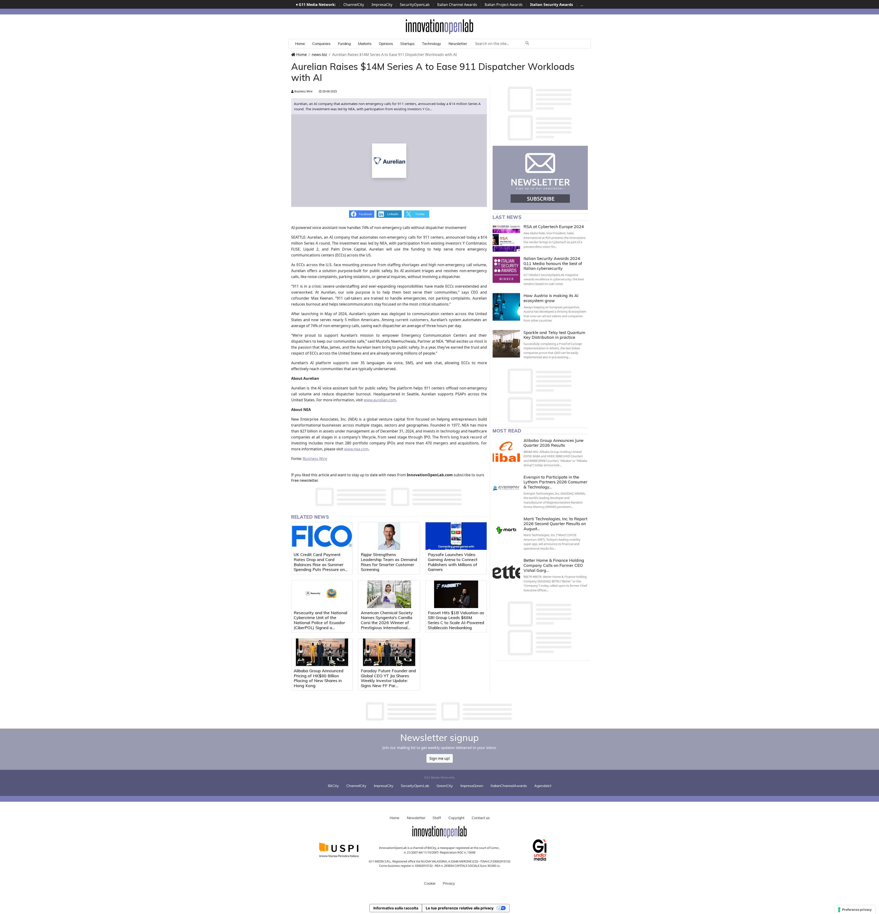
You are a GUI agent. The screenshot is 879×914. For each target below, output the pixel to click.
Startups (407, 43)
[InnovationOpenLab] (439, 26)
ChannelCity (353, 4)
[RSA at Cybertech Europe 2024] (506, 238)
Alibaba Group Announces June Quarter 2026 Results (553, 443)
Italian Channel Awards (457, 4)
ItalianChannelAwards (509, 785)
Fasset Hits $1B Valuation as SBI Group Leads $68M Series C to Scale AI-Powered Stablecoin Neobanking (456, 620)
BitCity (333, 785)
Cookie (429, 883)
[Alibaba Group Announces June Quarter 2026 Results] (506, 451)
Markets (365, 43)
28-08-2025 (329, 91)
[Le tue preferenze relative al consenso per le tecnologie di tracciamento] (855, 909)
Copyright (456, 817)
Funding (344, 43)
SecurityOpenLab (415, 4)
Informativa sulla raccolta (395, 908)
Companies (321, 43)
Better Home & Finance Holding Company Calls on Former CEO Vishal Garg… (554, 565)
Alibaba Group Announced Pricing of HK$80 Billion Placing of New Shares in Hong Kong (318, 678)
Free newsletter (304, 480)
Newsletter (457, 43)
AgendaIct (542, 785)
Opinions (386, 43)
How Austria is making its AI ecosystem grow (551, 298)
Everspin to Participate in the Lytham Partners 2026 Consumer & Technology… (555, 482)
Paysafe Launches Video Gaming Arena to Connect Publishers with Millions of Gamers (452, 562)
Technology (431, 43)
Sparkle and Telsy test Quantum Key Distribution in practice (554, 335)
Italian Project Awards (504, 4)
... (582, 4)
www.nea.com (356, 448)
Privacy (449, 883)
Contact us (481, 817)
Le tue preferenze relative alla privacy (460, 908)
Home (300, 43)
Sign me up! (439, 758)
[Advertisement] (439, 711)
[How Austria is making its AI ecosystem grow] (506, 307)
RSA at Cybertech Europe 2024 (554, 226)
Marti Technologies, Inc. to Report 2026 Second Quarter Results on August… (555, 523)
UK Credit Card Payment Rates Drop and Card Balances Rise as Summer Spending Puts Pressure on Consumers (319, 564)
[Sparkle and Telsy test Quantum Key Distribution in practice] (506, 344)
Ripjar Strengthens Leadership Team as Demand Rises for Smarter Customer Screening (389, 562)
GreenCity (445, 785)
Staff (437, 817)
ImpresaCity (382, 4)
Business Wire (303, 91)
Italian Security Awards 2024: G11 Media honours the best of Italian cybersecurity (553, 263)
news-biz (319, 54)
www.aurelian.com (380, 399)
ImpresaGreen (471, 785)
